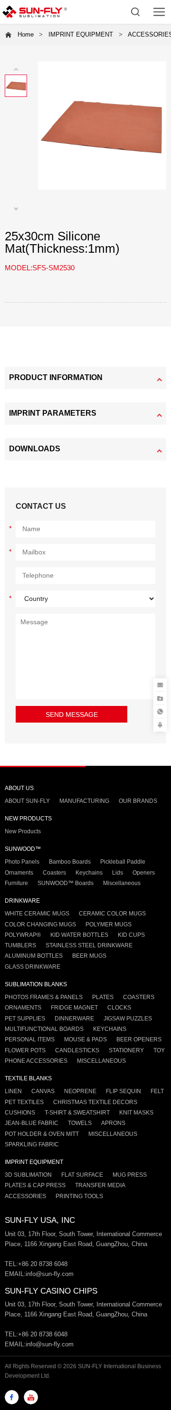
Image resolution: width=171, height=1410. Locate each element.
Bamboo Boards (70, 861)
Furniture (16, 883)
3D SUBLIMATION (28, 1175)
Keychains (89, 872)
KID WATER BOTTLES (79, 935)
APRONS (113, 1123)
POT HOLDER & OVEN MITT (42, 1134)
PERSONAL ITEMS (30, 1039)
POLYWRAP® (23, 935)
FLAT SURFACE (82, 1175)
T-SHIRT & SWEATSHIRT (77, 1112)
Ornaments (19, 872)
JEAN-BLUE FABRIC (31, 1123)
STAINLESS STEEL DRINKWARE (89, 945)
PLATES (103, 997)
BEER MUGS (89, 956)
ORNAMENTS (23, 1007)
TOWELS (80, 1123)
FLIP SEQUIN (123, 1091)
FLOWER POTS (25, 1050)
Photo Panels (22, 861)
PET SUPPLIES (25, 1018)
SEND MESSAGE (72, 714)
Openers (144, 872)
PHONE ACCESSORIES (36, 1061)
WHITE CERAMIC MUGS (37, 913)
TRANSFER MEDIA (100, 1185)
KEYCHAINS (109, 1029)
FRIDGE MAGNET (74, 1007)
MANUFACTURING (84, 801)
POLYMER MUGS (109, 924)
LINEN (13, 1091)
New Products (23, 831)
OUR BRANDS (138, 801)
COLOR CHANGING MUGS (40, 924)
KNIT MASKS (136, 1112)
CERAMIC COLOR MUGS (112, 913)
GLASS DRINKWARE (32, 966)
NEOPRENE (80, 1091)
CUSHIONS (20, 1112)
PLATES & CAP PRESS (35, 1185)
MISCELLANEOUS (101, 1061)
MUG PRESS (130, 1175)
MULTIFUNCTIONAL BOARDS (44, 1029)
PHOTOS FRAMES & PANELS (44, 997)
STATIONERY (126, 1050)
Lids (117, 872)
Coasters (54, 872)
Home (26, 34)
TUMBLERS (20, 945)
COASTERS (138, 997)
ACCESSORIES (25, 1196)
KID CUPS (131, 935)
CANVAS (43, 1091)
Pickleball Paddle (122, 861)
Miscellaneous (122, 883)
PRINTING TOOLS (79, 1196)
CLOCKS (119, 1007)
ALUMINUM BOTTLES (34, 956)
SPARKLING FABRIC (32, 1144)
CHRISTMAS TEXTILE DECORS (95, 1102)
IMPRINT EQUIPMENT (80, 34)
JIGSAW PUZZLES (128, 1018)
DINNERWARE (74, 1018)
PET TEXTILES (24, 1102)
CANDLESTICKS (77, 1050)
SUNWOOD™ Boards (66, 883)
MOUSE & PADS (85, 1039)
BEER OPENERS (139, 1039)
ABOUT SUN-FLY (27, 801)
